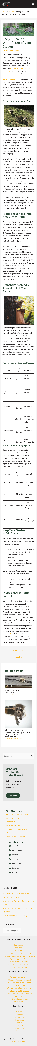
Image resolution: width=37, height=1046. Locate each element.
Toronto (7, 695)
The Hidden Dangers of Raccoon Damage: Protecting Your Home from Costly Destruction (18, 733)
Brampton (19, 1020)
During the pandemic (12, 79)
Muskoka (20, 1023)
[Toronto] (14, 846)
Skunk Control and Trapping (19, 988)
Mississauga (19, 1017)
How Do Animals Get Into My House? (16, 691)
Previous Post (19, 650)
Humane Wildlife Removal (17, 814)
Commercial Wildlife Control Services (19, 956)
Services (18, 950)
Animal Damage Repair (19, 959)
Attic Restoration (13, 825)
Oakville (19, 1025)
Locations (18, 1011)
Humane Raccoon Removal (19, 980)
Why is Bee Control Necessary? (16, 893)
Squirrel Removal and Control (19, 983)
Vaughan (20, 1031)
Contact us (18, 945)
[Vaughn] (14, 859)
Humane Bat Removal (19, 991)
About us (18, 948)
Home (4, 11)
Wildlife (12, 11)
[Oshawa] (14, 868)
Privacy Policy (18, 1041)
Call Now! (13, 795)
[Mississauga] (15, 850)
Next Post (18, 657)
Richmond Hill (19, 1028)
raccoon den (8, 634)
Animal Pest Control (18, 977)
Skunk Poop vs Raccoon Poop (15, 915)
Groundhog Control (20, 999)
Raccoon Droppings (11, 897)
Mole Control (19, 1002)
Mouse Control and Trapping (20, 993)
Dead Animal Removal (15, 837)
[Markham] (15, 863)
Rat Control (19, 996)
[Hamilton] (14, 872)
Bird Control (19, 985)
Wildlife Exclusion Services (19, 964)
